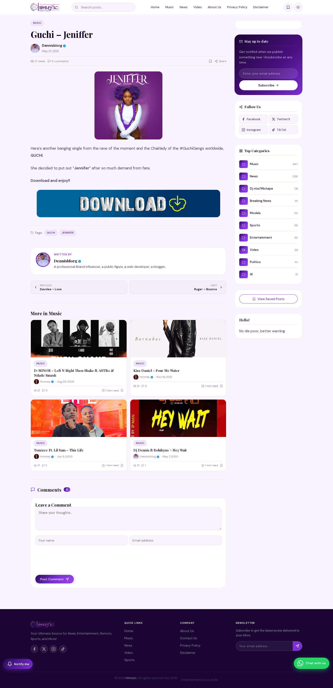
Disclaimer (260, 7)
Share (222, 61)
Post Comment (52, 579)
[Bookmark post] (210, 61)
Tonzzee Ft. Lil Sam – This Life (59, 450)
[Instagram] (53, 649)
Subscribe (266, 85)
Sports (129, 660)
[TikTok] (63, 649)
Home (155, 7)
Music (169, 7)
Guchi (51, 232)
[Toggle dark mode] (298, 7)
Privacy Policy (237, 7)
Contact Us (188, 638)
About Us (214, 7)
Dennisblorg (65, 260)
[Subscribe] (297, 646)
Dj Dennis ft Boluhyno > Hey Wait (160, 450)
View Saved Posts (271, 299)
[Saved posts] (288, 7)
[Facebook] (34, 649)
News (184, 7)
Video (197, 7)
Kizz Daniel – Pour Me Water (156, 370)
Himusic (131, 678)
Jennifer (68, 232)
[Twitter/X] (44, 649)
